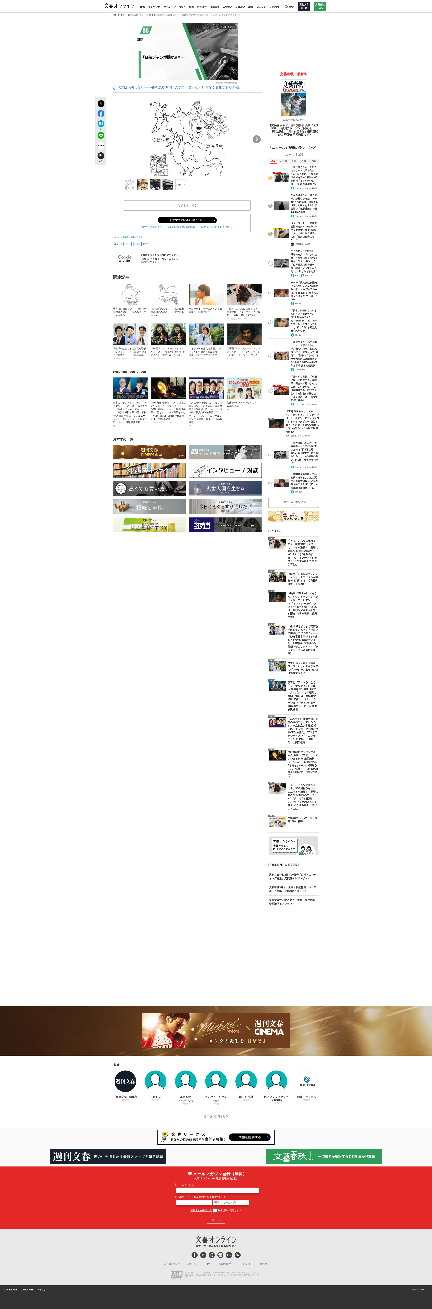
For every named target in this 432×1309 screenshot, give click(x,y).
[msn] (229, 1255)
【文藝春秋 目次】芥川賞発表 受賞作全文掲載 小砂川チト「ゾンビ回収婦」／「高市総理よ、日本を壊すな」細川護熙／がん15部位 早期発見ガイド (294, 130)
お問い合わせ (193, 1264)
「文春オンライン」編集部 (300, 436)
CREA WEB (28, 1289)
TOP (115, 15)
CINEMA (240, 6)
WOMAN (227, 6)
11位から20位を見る (293, 502)
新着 (142, 6)
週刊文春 (202, 6)
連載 (191, 6)
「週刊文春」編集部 (302, 244)
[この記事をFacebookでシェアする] (100, 114)
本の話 (41, 1289)
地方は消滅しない (136, 15)
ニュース (118, 244)
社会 (128, 244)
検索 (291, 6)
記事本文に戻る (187, 205)
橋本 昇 (297, 275)
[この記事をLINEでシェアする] (100, 136)
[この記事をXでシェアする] (100, 104)
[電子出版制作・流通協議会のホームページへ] (176, 1275)
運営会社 (264, 1264)
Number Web (10, 1289)
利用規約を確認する (201, 1210)
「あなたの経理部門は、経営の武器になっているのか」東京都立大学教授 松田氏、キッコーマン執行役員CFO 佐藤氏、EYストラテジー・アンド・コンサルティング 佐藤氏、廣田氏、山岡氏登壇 (206, 414)
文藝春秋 (215, 6)
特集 (181, 6)
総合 (301, 154)
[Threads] (212, 1255)
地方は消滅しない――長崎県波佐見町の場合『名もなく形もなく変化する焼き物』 (179, 87)
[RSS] (238, 1255)
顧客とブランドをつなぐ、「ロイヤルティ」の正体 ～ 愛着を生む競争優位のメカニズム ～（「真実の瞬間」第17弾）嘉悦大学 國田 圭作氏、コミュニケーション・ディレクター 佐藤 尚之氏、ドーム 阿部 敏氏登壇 (130, 414)
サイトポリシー (246, 1264)
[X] (203, 1255)
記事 (149, 15)
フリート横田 (300, 370)
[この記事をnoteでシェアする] (100, 146)
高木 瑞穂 (308, 275)
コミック (261, 6)
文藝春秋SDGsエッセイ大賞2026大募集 (241, 405)
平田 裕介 (298, 303)
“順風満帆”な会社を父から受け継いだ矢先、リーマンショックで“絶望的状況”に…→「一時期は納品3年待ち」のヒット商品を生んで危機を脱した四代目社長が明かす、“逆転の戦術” (168, 412)
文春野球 (274, 6)
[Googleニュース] (220, 1255)
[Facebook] (195, 1255)
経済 (136, 244)
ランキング (154, 6)
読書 (250, 6)
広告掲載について (172, 1264)
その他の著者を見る (216, 1116)
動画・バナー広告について (219, 1264)
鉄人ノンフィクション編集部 (306, 188)
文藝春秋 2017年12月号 (132, 237)
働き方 (146, 244)
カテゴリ (168, 6)
